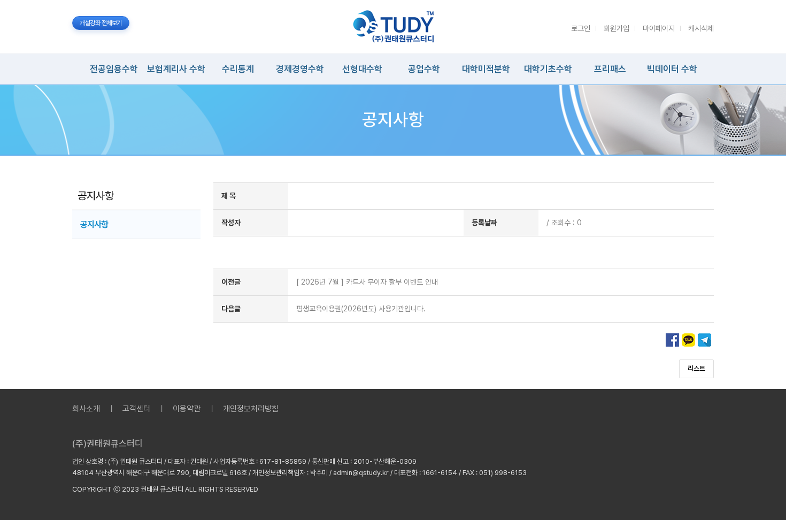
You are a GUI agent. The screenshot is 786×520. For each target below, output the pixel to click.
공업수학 (424, 69)
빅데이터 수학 (672, 69)
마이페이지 (659, 28)
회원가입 (616, 28)
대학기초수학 (548, 69)
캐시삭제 (701, 28)
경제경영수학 (300, 69)
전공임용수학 (114, 69)
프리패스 (610, 69)
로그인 (580, 28)
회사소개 (86, 409)
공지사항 (94, 224)
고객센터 (136, 409)
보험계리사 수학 (176, 69)
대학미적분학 (486, 69)
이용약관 (187, 409)
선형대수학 (362, 69)
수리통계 (238, 69)
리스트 (696, 368)
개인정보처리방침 (251, 409)
